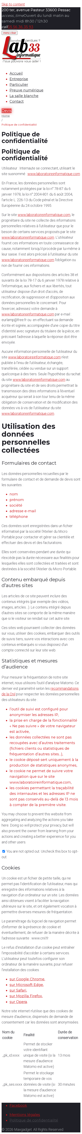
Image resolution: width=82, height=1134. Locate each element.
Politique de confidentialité (34, 1120)
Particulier (19, 84)
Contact (17, 101)
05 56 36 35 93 (20, 27)
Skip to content (13, 4)
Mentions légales (25, 1115)
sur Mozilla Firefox (26, 996)
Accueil (16, 73)
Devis (7, 111)
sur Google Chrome (27, 979)
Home (6, 115)
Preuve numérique (26, 90)
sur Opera (18, 1002)
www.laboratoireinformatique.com (53, 174)
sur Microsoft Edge (26, 985)
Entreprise (19, 79)
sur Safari (18, 990)
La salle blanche (24, 96)
